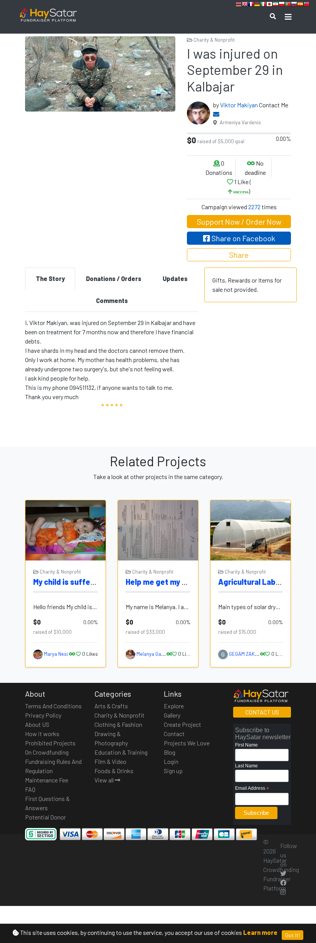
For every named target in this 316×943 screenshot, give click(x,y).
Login (171, 761)
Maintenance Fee (46, 780)
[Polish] (282, 5)
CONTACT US (262, 712)
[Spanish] (300, 5)
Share (239, 254)
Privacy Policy (43, 715)
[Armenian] (238, 5)
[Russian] (294, 5)
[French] (251, 5)
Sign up (173, 770)
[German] (257, 5)
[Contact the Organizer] (216, 114)
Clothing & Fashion (118, 724)
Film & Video (110, 761)
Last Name (246, 766)
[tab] (50, 278)
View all (104, 780)
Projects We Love (187, 743)
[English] (245, 5)
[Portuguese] (288, 5)
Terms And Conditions (53, 705)
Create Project (182, 724)
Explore (174, 705)
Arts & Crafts (111, 705)
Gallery (172, 715)
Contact (174, 733)
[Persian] (275, 5)
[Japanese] (269, 5)
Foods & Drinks (113, 770)
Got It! (292, 935)
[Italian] (263, 5)
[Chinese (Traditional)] (306, 5)
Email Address (252, 789)
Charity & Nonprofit (213, 40)
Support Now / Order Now (239, 221)
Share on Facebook (242, 238)
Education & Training (121, 752)
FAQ (30, 789)
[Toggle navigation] (288, 17)
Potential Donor (45, 817)
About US (37, 724)
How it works (42, 733)
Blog (169, 752)
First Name (246, 745)
